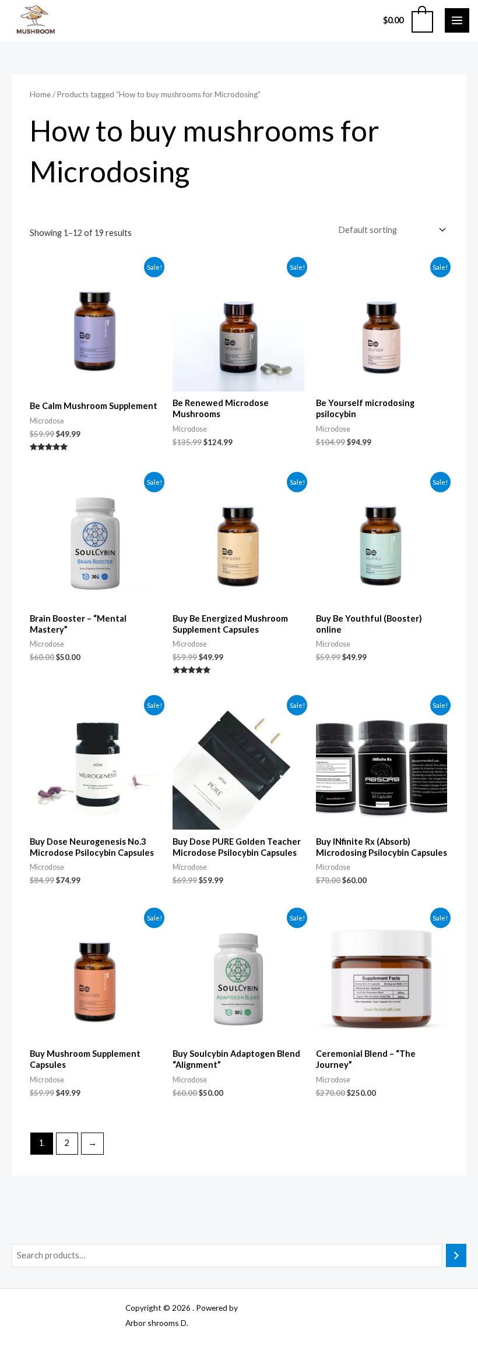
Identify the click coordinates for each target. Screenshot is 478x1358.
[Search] (456, 1255)
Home (40, 94)
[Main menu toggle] (457, 20)
